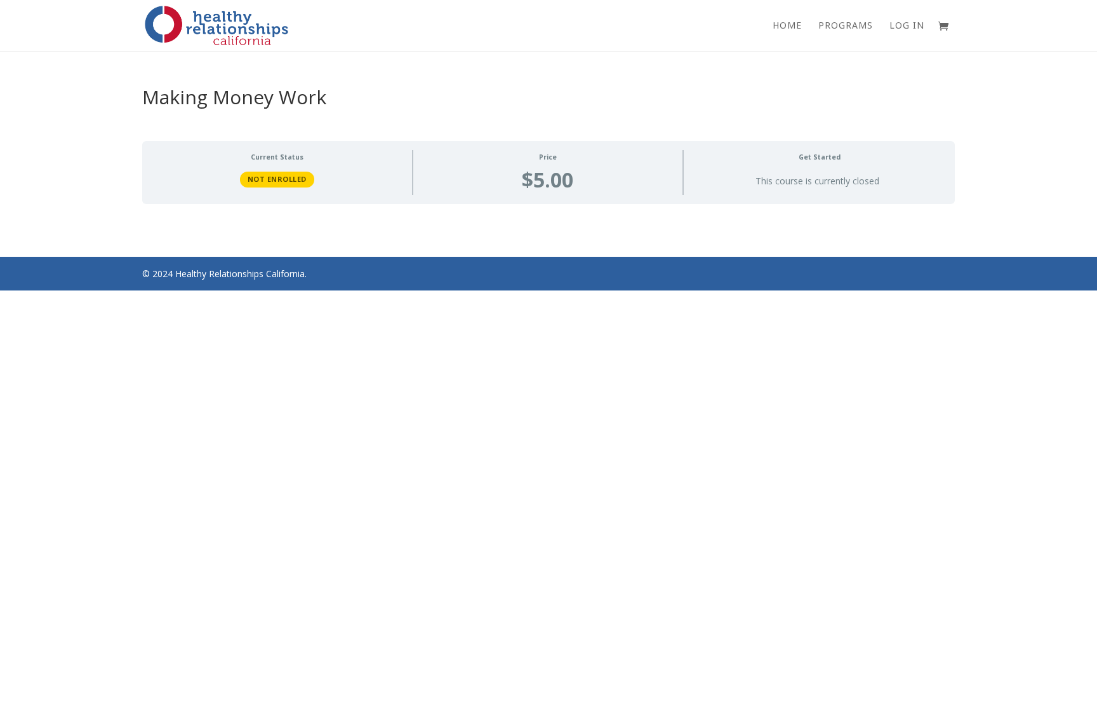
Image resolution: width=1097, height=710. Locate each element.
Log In (906, 26)
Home (787, 26)
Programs (845, 26)
